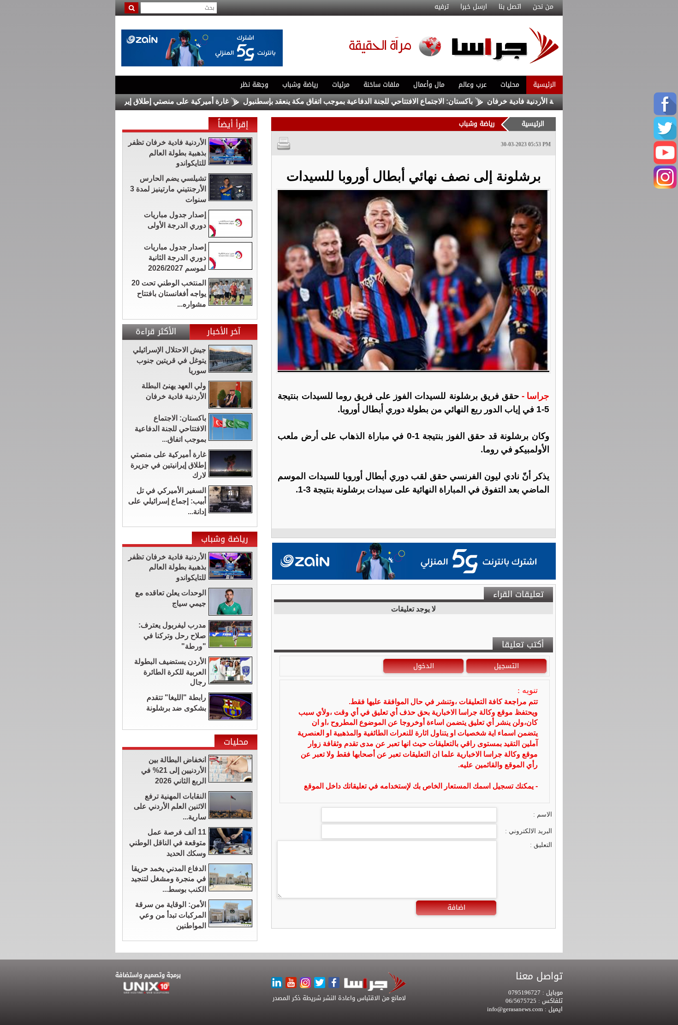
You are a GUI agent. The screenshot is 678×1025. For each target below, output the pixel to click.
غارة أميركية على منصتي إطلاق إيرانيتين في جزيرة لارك (177, 101)
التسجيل (506, 665)
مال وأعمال (429, 84)
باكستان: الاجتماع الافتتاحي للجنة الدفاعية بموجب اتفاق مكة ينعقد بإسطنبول (391, 101)
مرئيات (341, 84)
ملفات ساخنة (381, 84)
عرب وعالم (472, 84)
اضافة (456, 907)
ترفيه (441, 7)
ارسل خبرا (473, 7)
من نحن (543, 7)
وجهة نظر (254, 84)
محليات (509, 84)
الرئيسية (544, 84)
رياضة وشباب (300, 84)
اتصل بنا (510, 7)
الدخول (423, 665)
